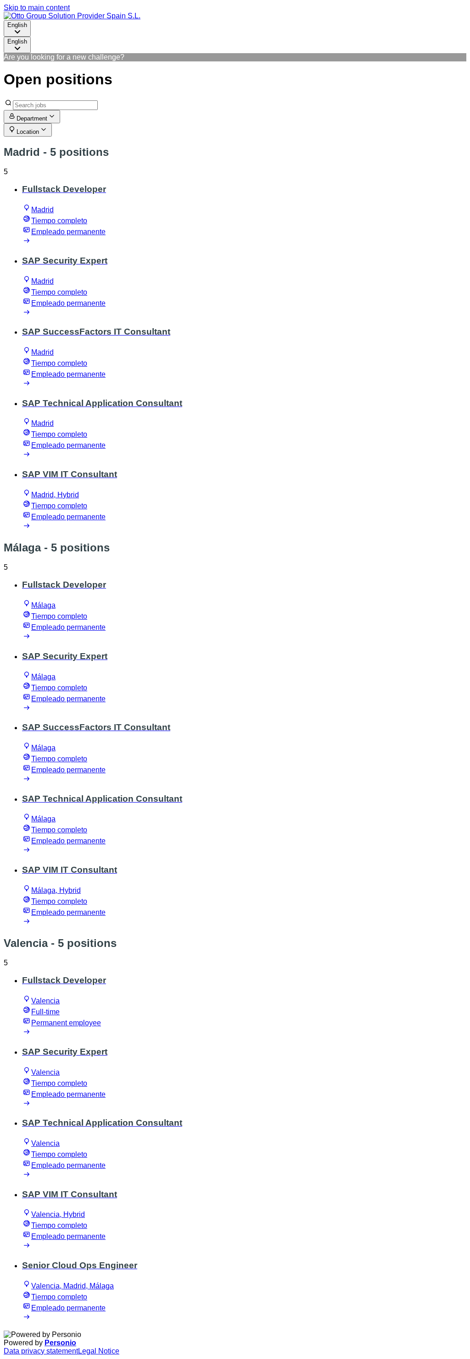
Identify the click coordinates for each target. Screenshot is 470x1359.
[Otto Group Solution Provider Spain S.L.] (72, 16)
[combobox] (17, 28)
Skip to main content (37, 7)
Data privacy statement (41, 1351)
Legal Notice (98, 1351)
